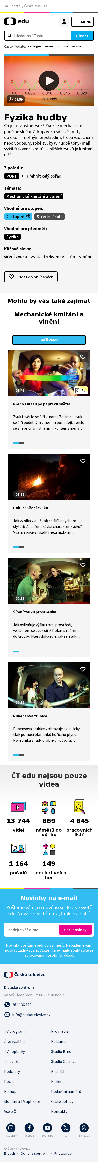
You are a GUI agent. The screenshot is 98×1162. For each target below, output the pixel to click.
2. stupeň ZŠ (18, 216)
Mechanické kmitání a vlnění (33, 196)
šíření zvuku (15, 257)
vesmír (49, 46)
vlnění (85, 257)
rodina (63, 46)
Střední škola (50, 216)
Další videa (48, 339)
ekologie (34, 46)
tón (71, 257)
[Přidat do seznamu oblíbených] (83, 357)
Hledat (82, 35)
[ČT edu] (16, 23)
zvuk (35, 257)
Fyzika (12, 237)
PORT (11, 176)
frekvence (54, 257)
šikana (76, 46)
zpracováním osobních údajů (48, 955)
